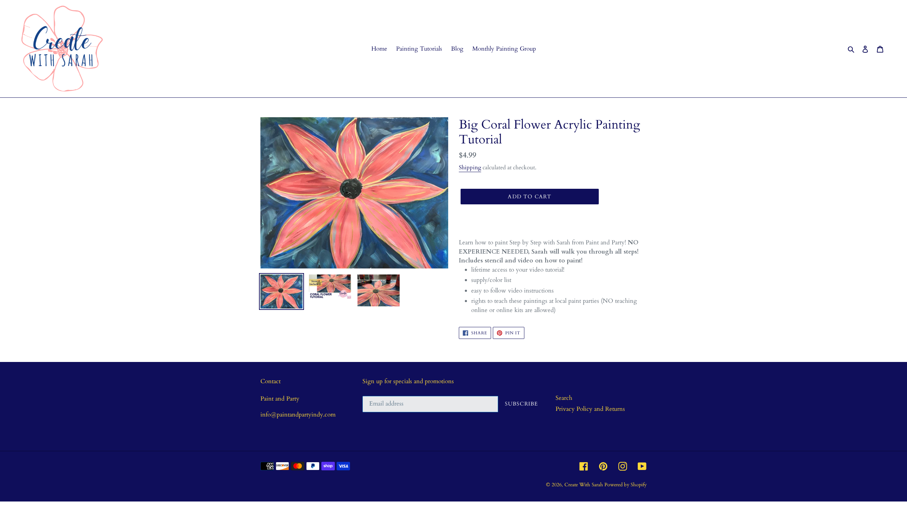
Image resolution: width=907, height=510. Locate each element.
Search (564, 398)
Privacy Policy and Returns (590, 409)
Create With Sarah (584, 484)
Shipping (470, 167)
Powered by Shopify (625, 484)
